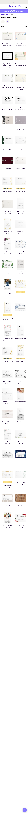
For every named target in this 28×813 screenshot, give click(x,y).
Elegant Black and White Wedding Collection (7, 65)
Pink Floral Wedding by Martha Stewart (7, 339)
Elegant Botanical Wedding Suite (7, 252)
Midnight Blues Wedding (21, 463)
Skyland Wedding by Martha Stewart (7, 44)
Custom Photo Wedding (7, 463)
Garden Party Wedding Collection (20, 44)
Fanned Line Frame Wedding (20, 296)
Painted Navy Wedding (20, 232)
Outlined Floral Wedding (21, 382)
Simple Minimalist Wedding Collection (20, 108)
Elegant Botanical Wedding (7, 442)
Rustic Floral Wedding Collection (7, 86)
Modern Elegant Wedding (7, 526)
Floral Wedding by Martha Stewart (20, 316)
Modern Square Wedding (7, 402)
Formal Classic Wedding (20, 272)
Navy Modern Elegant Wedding (7, 293)
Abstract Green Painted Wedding (7, 149)
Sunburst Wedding (20, 361)
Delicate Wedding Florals (20, 169)
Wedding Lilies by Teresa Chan (7, 192)
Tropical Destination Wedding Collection (20, 65)
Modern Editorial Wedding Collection (7, 108)
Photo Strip (7, 128)
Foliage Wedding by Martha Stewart (7, 362)
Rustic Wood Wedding (20, 506)
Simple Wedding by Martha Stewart (20, 339)
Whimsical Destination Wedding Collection (20, 87)
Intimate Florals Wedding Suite (20, 129)
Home (2, 14)
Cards (7, 14)
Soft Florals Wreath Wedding (20, 442)
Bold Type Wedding (20, 401)
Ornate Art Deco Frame (7, 232)
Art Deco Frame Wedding (7, 486)
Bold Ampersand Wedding (7, 382)
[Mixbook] (14, 7)
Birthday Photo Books (14, 2)
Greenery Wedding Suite (7, 272)
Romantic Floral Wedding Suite (20, 192)
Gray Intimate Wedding (20, 212)
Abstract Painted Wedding (7, 506)
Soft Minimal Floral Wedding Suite (7, 212)
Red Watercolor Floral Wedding (20, 526)
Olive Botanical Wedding (20, 483)
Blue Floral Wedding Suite (20, 252)
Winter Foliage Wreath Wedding (7, 169)
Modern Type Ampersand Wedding (20, 149)
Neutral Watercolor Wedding (7, 422)
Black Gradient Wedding (20, 422)
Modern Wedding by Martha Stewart (7, 319)
